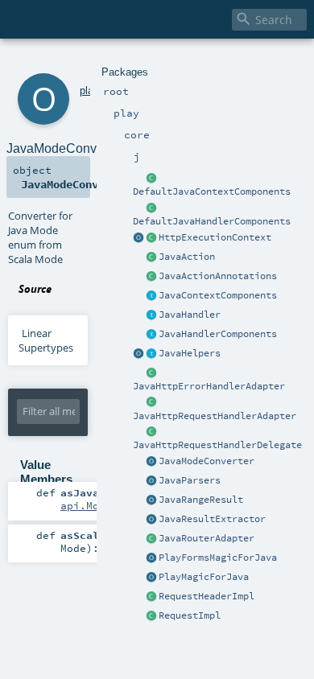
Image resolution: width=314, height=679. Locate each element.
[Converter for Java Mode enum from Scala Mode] (151, 461)
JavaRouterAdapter (206, 538)
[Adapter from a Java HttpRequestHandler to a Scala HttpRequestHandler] (151, 403)
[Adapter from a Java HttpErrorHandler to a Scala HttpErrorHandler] (151, 373)
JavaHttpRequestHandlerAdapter (214, 416)
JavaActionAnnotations (218, 276)
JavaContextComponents (218, 295)
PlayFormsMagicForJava (218, 557)
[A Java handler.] (151, 315)
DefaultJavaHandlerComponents (212, 221)
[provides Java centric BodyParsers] (151, 481)
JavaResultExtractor (212, 519)
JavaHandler (190, 314)
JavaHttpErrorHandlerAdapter (209, 386)
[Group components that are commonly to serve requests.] (151, 296)
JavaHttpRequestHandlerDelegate (217, 445)
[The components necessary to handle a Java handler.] (151, 208)
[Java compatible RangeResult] (151, 500)
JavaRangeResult (201, 499)
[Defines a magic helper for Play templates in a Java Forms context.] (151, 558)
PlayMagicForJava (204, 576)
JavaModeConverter (206, 461)
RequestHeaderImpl (206, 596)
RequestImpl (190, 615)
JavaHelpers (190, 353)
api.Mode (86, 505)
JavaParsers (190, 480)
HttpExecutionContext (215, 237)
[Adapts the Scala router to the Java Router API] (151, 539)
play (89, 90)
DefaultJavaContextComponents (212, 191)
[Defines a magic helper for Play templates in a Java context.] (151, 577)
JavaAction (187, 256)
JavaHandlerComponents (218, 334)
